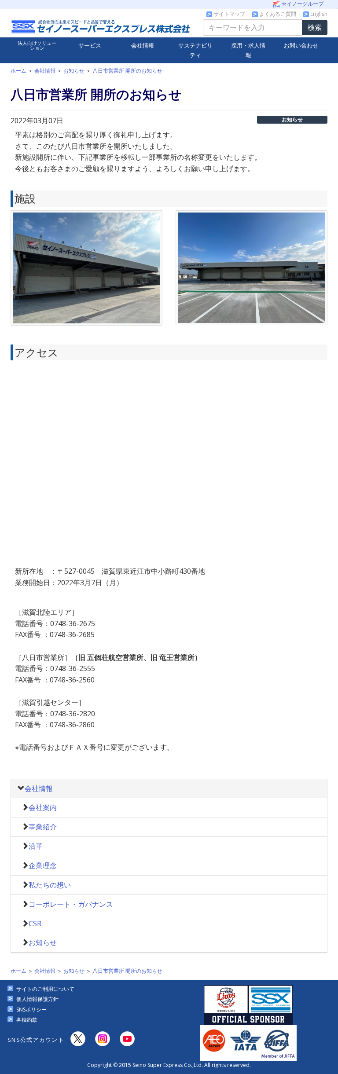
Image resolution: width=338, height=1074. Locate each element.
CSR (35, 923)
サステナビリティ (195, 50)
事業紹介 (43, 827)
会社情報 (142, 45)
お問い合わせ (301, 45)
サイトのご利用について (45, 989)
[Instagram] (102, 1038)
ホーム (18, 70)
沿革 (36, 846)
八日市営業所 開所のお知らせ (127, 70)
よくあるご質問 (277, 14)
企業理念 (43, 865)
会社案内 (43, 807)
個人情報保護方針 (37, 999)
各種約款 (26, 1019)
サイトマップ (228, 14)
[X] (77, 1038)
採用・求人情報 (248, 50)
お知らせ (73, 70)
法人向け (37, 45)
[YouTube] (127, 1038)
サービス (89, 45)
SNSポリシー (31, 1009)
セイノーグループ (301, 3)
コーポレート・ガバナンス (71, 904)
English (318, 14)
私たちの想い (50, 885)
